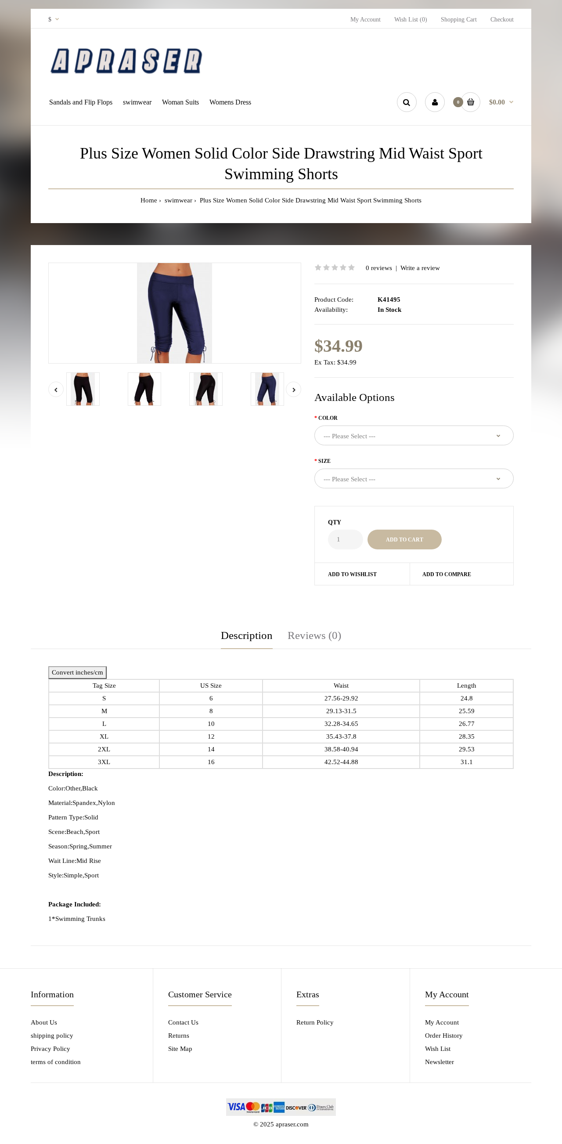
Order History (444, 1035)
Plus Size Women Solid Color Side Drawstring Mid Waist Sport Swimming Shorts (310, 200)
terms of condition (56, 1061)
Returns (178, 1035)
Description (247, 635)
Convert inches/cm (77, 672)
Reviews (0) (314, 635)
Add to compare (446, 574)
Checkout (502, 19)
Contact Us (183, 1022)
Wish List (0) (410, 19)
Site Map (180, 1048)
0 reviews (379, 267)
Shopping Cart (459, 19)
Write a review (420, 267)
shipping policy (52, 1035)
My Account (365, 19)
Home (148, 200)
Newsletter (439, 1061)
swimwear (177, 200)
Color (328, 418)
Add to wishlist (352, 574)
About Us (44, 1022)
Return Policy (315, 1022)
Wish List (437, 1048)
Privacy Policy (50, 1048)
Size (324, 461)
